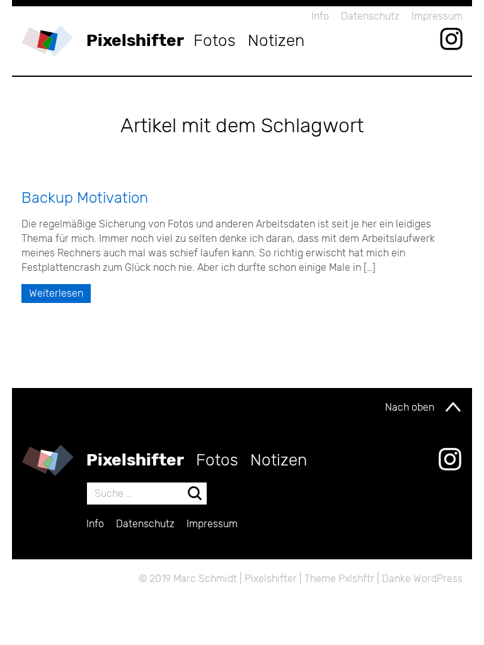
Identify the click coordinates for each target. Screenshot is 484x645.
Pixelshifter (135, 40)
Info (320, 16)
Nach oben (409, 407)
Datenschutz (370, 16)
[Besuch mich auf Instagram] (451, 39)
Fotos (214, 40)
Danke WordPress (422, 579)
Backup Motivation (84, 198)
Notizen (276, 40)
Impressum (437, 16)
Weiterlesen (56, 293)
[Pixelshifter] (47, 41)
